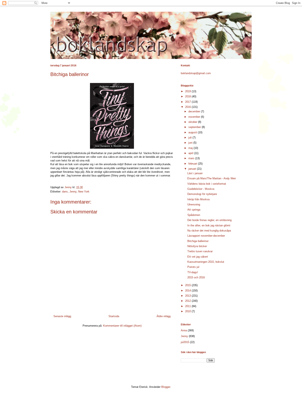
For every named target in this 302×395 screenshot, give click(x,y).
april (191, 153)
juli (190, 137)
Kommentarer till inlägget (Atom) (122, 325)
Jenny (72, 191)
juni (190, 142)
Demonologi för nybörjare (202, 194)
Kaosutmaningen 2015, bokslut (205, 261)
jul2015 (185, 342)
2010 (188, 311)
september (195, 127)
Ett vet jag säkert (197, 256)
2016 (188, 106)
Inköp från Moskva (198, 199)
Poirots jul (193, 266)
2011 (188, 306)
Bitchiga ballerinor (198, 241)
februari (193, 163)
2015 (188, 285)
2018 (188, 96)
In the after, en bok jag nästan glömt (208, 225)
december (194, 111)
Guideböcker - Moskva (200, 188)
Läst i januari (195, 173)
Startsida (113, 316)
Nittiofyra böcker (197, 246)
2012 (188, 300)
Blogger (165, 386)
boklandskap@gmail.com (196, 73)
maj (191, 148)
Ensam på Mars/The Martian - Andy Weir (211, 178)
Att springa (193, 209)
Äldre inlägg (164, 316)
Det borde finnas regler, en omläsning (209, 220)
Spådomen (193, 215)
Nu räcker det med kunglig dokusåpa (209, 230)
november (194, 116)
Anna (184, 330)
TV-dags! (192, 272)
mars (191, 158)
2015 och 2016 (196, 277)
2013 (188, 295)
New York (83, 191)
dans (65, 191)
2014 (188, 290)
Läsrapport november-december (206, 235)
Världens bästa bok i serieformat (206, 183)
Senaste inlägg (62, 316)
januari (192, 168)
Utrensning (193, 204)
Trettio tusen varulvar (200, 251)
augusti (193, 132)
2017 (188, 101)
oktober (193, 121)
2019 (188, 91)
